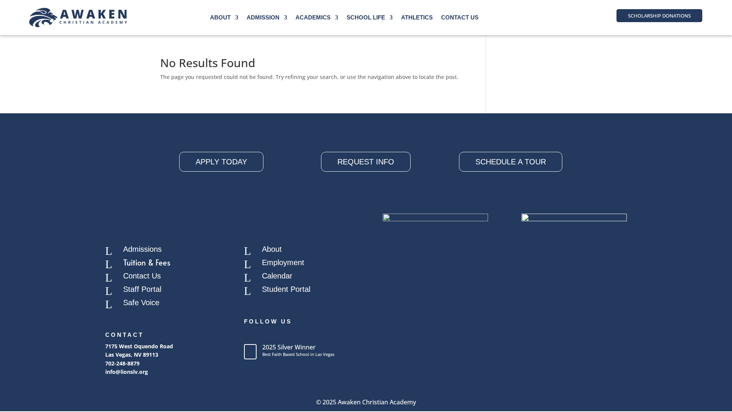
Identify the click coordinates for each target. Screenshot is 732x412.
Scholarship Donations (659, 15)
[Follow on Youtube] (280, 335)
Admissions (142, 249)
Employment (283, 262)
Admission (263, 17)
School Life (366, 17)
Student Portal (286, 289)
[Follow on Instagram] (265, 335)
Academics (313, 17)
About (220, 17)
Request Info (365, 162)
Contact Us (459, 17)
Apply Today (221, 162)
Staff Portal (142, 289)
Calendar (277, 276)
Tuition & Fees (146, 262)
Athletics (417, 17)
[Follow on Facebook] (250, 335)
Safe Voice (141, 302)
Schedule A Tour (510, 162)
